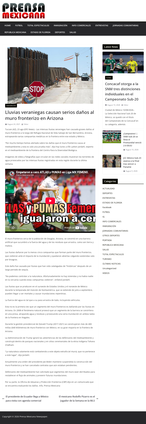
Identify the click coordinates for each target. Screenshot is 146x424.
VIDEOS (106, 273)
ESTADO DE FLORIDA (40, 32)
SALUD (73, 32)
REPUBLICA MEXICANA (15, 32)
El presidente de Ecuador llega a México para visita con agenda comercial (27, 398)
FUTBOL (19, 25)
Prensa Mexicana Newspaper (33, 416)
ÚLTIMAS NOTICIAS (112, 263)
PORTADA (107, 240)
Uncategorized (109, 268)
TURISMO (107, 259)
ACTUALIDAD (109, 188)
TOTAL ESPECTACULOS (38, 25)
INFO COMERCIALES (81, 25)
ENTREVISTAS (101, 25)
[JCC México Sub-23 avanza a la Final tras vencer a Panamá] (112, 164)
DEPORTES (60, 32)
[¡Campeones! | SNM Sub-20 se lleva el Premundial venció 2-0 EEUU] (112, 141)
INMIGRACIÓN (60, 25)
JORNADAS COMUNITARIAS (125, 25)
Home (8, 25)
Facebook (107, 207)
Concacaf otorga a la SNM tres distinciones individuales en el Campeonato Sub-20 (122, 91)
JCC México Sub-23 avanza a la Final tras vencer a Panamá (132, 162)
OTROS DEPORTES (111, 235)
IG (104, 216)
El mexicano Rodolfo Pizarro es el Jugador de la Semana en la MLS (77, 398)
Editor (26, 124)
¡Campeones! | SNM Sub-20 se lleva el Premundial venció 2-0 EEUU (132, 139)
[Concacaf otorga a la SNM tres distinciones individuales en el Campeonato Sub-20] (123, 62)
